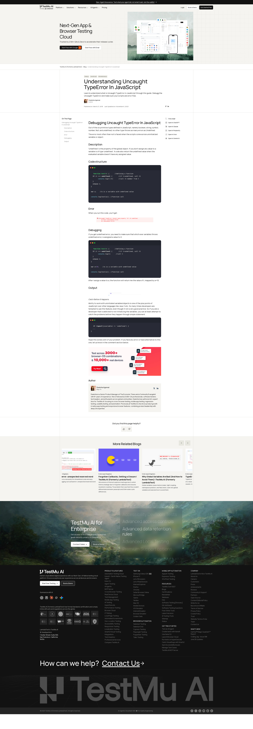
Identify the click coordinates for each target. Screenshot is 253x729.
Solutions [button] (70, 7)
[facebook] (166, 106)
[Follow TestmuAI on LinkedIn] (199, 710)
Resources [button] (82, 7)
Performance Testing (112, 608)
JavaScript (93, 76)
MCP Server (109, 589)
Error (65, 135)
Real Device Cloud (111, 594)
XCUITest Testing (168, 579)
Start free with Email (92, 48)
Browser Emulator (139, 614)
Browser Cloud (110, 610)
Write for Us (195, 603)
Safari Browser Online (141, 592)
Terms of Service (197, 608)
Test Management (111, 597)
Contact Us (195, 624)
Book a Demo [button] (192, 7)
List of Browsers (139, 579)
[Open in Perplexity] (46, 597)
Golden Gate (138, 616)
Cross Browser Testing (113, 592)
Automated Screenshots (114, 618)
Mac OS (136, 603)
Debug (86, 76)
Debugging (67, 138)
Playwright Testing (140, 632)
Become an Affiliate (198, 606)
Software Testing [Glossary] (172, 603)
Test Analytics (110, 637)
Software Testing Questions (172, 608)
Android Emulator (139, 611)
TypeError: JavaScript (73, 476)
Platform (59, 7)
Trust (193, 616)
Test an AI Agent (168, 629)
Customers (195, 582)
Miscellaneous (103, 76)
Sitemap (165, 619)
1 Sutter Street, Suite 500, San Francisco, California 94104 (49, 637)
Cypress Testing (139, 629)
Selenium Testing (139, 624)
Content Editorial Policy (199, 600)
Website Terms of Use (199, 619)
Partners (194, 595)
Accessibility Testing (112, 624)
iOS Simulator (138, 608)
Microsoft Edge (138, 595)
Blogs (164, 589)
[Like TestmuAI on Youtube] (203, 710)
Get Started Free (206, 7)
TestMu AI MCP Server (170, 650)
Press (193, 584)
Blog (85, 67)
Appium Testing (167, 574)
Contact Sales (79, 544)
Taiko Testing (138, 637)
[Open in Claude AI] (51, 597)
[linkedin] (168, 106)
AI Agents (94, 7)
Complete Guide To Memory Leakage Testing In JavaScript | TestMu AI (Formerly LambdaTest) (167, 479)
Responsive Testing (112, 626)
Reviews (194, 590)
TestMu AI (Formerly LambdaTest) (71, 67)
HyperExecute (110, 605)
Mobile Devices (138, 606)
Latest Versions (167, 613)
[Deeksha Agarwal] (124, 397)
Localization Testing (112, 629)
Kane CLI (108, 581)
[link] (46, 7)
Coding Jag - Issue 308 (199, 637)
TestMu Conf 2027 (168, 587)
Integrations (109, 634)
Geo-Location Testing (113, 621)
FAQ (163, 600)
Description (68, 128)
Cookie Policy (196, 614)
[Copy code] (157, 167)
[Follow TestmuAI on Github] (207, 710)
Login (182, 7)
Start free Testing (48, 583)
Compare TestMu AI (112, 642)
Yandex (136, 600)
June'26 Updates (197, 639)
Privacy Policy (196, 611)
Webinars (165, 597)
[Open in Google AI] (61, 597)
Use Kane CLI (166, 634)
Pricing (104, 7)
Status (164, 621)
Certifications (167, 592)
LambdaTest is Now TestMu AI (201, 574)
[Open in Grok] (56, 597)
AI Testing (108, 602)
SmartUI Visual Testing (113, 632)
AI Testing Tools (168, 616)
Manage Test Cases (169, 647)
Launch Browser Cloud (170, 637)
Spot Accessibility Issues (171, 645)
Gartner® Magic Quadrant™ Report (201, 633)
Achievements (196, 587)
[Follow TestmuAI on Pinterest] (211, 710)
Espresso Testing (168, 576)
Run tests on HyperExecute (172, 639)
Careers (194, 579)
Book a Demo (98, 544)
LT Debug (108, 613)
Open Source (195, 598)
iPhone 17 (136, 576)
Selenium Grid (138, 627)
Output (66, 141)
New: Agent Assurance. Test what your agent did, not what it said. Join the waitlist (125, 2)
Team (193, 622)
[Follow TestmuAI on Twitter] (195, 710)
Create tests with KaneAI (171, 631)
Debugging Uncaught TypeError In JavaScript (72, 124)
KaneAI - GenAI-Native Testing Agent (115, 577)
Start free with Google (70, 48)
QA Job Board (167, 605)
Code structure (69, 131)
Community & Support (199, 592)
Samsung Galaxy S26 (140, 574)
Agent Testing (110, 584)
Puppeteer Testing (140, 635)
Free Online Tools (168, 611)
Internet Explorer (139, 584)
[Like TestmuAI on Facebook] (192, 710)
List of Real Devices (140, 582)
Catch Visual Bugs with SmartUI (173, 642)
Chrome (136, 590)
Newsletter (166, 595)
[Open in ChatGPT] (41, 597)
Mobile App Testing (112, 600)
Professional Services (113, 640)
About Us (194, 576)
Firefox (135, 587)
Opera (135, 598)
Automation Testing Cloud (114, 574)
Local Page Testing (112, 616)
